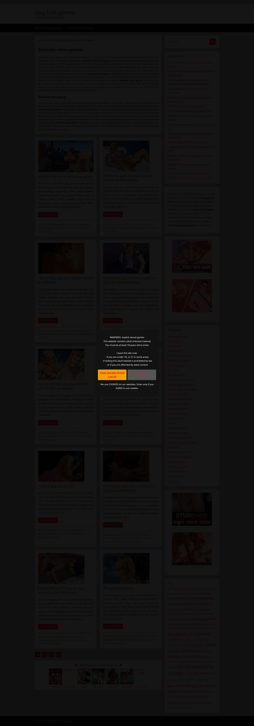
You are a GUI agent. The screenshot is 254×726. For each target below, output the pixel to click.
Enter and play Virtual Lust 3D (112, 374)
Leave (142, 372)
